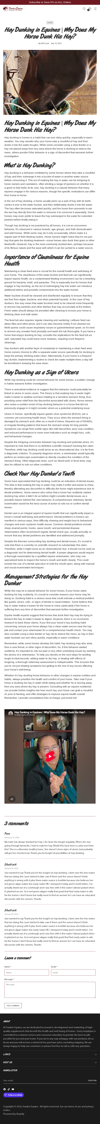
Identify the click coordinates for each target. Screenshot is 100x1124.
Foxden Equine (31, 1106)
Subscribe (92, 1080)
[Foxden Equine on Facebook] (4, 1089)
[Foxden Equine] (13, 8)
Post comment (13, 1006)
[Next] (82, 2)
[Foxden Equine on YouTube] (13, 1089)
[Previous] (18, 2)
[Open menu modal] (95, 8)
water (50, 23)
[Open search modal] (84, 8)
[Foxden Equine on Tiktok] (9, 1089)
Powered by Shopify (13, 1113)
